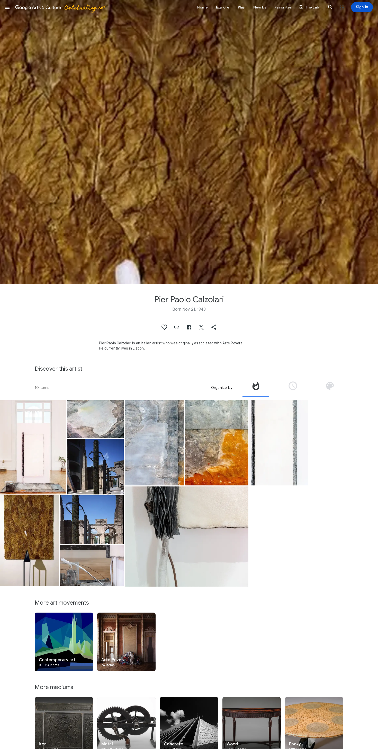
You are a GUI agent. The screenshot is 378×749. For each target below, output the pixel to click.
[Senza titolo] (29, 540)
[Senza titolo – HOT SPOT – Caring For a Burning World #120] (216, 442)
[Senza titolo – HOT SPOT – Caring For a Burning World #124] (92, 565)
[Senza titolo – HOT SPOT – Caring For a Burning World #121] (154, 442)
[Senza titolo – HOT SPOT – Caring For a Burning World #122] (95, 419)
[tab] (255, 388)
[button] (7, 7)
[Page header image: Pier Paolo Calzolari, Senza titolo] (189, 142)
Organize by (221, 387)
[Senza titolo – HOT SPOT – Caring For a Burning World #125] (186, 536)
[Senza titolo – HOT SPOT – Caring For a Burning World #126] (33, 447)
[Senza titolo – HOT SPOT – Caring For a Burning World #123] (278, 442)
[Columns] (95, 466)
